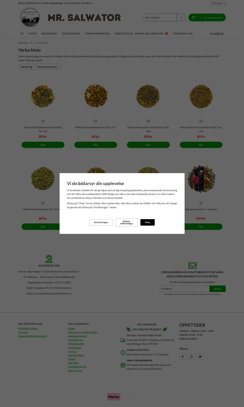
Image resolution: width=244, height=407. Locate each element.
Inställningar (101, 222)
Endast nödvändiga (126, 222)
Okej (147, 222)
